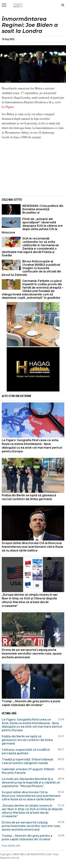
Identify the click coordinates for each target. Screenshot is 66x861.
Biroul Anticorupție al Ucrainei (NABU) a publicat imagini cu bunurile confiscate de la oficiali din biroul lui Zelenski (31, 268)
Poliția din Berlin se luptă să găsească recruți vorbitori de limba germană (29, 497)
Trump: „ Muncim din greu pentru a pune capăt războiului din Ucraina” (31, 703)
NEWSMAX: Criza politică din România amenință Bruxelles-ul (42, 209)
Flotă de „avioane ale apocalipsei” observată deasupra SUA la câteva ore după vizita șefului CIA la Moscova (32, 225)
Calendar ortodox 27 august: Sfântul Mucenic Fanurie (28, 771)
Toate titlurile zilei (11, 845)
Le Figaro (8, 107)
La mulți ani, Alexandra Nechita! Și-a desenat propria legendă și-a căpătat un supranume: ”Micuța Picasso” (31, 782)
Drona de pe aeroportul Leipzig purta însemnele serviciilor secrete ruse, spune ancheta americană (32, 653)
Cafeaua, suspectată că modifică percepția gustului (26, 751)
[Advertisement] (33, 167)
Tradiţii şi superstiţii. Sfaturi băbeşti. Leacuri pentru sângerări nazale (28, 761)
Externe (25, 396)
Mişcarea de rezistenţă (33, 5)
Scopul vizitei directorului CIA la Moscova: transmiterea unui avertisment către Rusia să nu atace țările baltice (32, 546)
